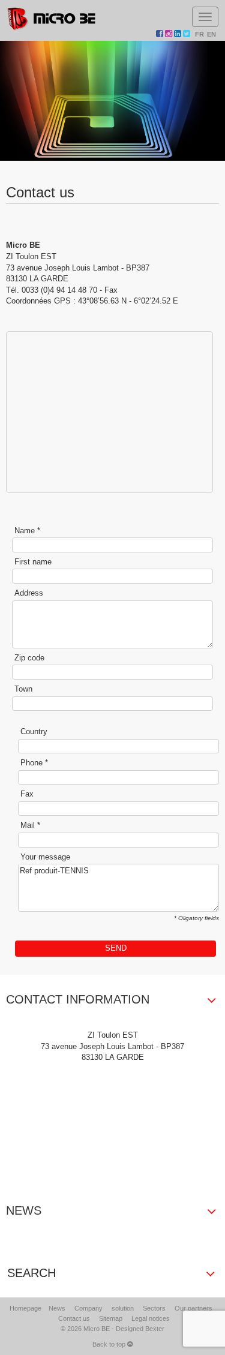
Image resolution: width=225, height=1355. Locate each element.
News (57, 1308)
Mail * (30, 825)
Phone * (34, 762)
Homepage (25, 1308)
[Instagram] (169, 34)
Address (28, 592)
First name (33, 561)
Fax (27, 793)
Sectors (154, 1308)
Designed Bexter (140, 1328)
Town (23, 688)
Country (33, 731)
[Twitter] (187, 34)
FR (199, 34)
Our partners (193, 1308)
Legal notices (150, 1318)
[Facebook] (160, 34)
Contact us (74, 1318)
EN (211, 34)
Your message (45, 856)
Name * (27, 530)
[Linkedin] (178, 34)
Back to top (109, 1344)
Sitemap (110, 1318)
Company (88, 1308)
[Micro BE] (52, 19)
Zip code (29, 657)
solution (123, 1308)
